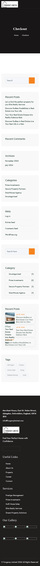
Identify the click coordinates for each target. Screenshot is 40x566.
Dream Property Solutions (16, 513)
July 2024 (9, 165)
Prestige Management (14, 495)
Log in (7, 216)
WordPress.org (11, 234)
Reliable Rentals (12, 375)
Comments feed (11, 228)
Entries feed (10, 222)
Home (16, 35)
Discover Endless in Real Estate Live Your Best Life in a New (19, 122)
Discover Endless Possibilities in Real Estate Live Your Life (19, 109)
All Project (10, 365)
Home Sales (11, 370)
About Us (9, 468)
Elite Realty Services (14, 508)
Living (22, 370)
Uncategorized (11, 196)
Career (8, 476)
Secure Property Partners (15, 189)
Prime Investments (12, 185)
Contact (9, 481)
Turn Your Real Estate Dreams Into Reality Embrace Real (19, 116)
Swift (24, 375)
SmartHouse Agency (13, 192)
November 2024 (12, 161)
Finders (21, 365)
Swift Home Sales (13, 504)
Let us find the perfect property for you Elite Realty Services (19, 103)
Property (9, 472)
